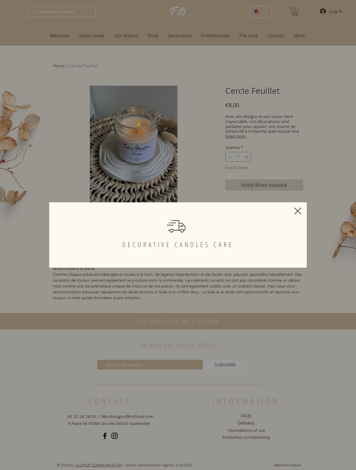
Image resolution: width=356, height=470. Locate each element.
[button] (297, 211)
